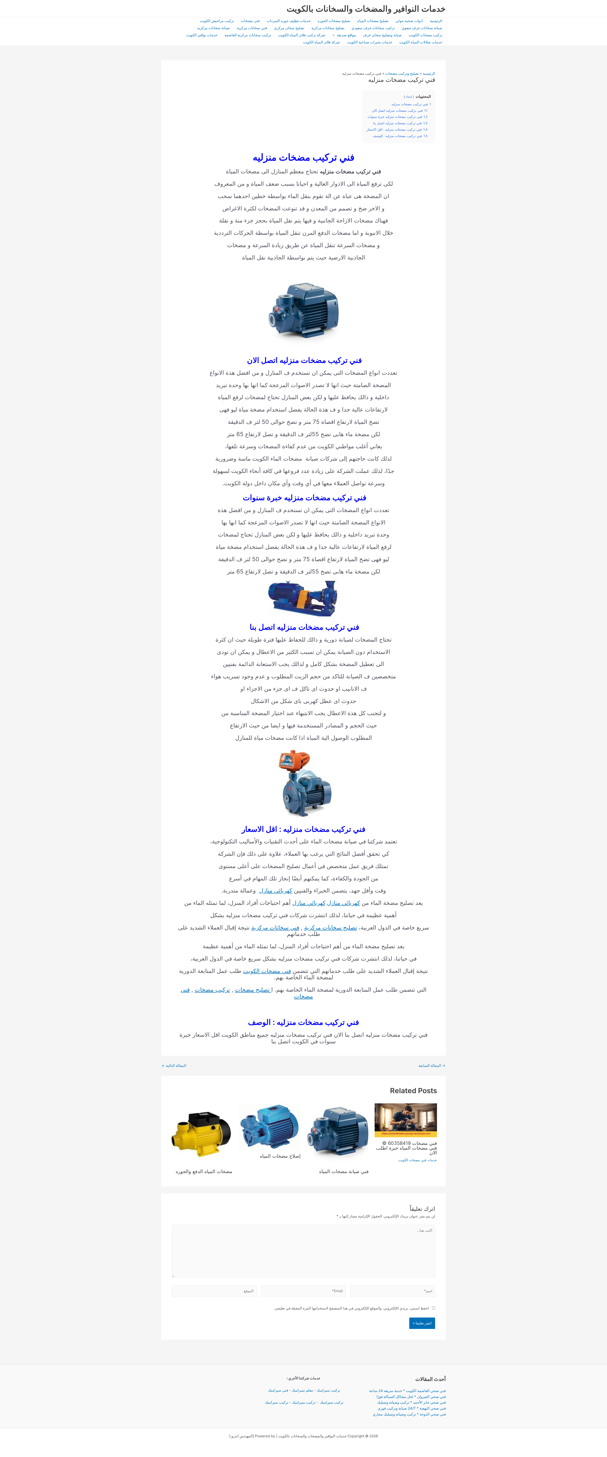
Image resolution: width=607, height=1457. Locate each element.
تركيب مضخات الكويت (425, 35)
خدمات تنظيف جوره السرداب (289, 21)
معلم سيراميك (302, 1390)
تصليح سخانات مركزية (327, 28)
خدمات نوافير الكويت (201, 35)
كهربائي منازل (275, 890)
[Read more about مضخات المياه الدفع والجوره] (201, 1134)
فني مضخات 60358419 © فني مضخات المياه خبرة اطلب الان (406, 1148)
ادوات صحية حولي (409, 21)
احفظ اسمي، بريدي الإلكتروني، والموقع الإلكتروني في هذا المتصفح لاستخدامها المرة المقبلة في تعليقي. (351, 1308)
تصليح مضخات (253, 989)
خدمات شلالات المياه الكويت (420, 42)
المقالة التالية (174, 1065)
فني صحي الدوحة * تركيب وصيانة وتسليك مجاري (409, 1414)
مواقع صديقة (346, 35)
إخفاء (409, 96)
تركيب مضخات (212, 989)
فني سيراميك (277, 1390)
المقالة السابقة (431, 1065)
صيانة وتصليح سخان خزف (382, 35)
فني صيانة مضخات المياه (343, 1171)
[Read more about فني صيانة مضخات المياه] (338, 1134)
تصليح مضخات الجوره (334, 21)
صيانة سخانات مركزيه (213, 28)
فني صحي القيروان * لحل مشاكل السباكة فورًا (411, 1396)
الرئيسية (436, 21)
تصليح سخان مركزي (289, 28)
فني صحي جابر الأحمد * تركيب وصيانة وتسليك (411, 1402)
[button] (334, 35)
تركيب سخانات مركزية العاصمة (248, 35)
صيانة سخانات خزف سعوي (422, 28)
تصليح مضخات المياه (372, 21)
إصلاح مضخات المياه (280, 1156)
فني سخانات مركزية (252, 28)
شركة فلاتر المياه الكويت (321, 42)
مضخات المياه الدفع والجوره (204, 1171)
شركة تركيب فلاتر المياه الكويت (301, 35)
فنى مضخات (250, 21)
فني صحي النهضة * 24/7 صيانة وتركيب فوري (412, 1408)
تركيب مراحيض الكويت (217, 21)
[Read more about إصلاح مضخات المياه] (269, 1126)
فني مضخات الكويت (267, 970)
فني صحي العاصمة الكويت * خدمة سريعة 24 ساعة (407, 1390)
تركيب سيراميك (328, 1390)
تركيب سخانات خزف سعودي (373, 28)
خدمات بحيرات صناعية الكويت (369, 42)
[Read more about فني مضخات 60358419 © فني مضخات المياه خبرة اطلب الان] (406, 1120)
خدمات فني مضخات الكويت (417, 1160)
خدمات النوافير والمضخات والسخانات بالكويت (366, 9)
